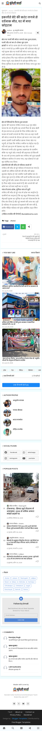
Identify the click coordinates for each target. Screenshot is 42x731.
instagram (13, 458)
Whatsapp (23, 226)
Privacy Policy (15, 715)
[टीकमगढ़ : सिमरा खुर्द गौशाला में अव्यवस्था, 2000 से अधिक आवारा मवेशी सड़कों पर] (21, 487)
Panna (25, 589)
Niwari (7, 582)
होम (4, 370)
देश (12, 370)
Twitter (17, 226)
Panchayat (8, 589)
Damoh (17, 589)
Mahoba (22, 582)
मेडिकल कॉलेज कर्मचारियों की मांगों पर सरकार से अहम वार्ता (20, 287)
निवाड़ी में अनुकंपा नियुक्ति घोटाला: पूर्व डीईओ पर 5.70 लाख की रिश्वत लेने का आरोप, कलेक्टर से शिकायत (23, 543)
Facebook (9, 227)
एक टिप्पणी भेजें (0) (21, 385)
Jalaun (14, 578)
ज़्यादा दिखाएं (35, 253)
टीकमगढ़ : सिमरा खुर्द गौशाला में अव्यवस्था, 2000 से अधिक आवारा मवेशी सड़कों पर (20, 511)
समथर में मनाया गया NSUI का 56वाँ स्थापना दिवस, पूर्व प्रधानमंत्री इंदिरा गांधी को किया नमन (22, 527)
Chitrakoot (19, 586)
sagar (28, 586)
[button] (40, 3)
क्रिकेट (30, 370)
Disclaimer (28, 715)
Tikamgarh (24, 578)
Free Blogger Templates (21, 722)
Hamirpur (31, 582)
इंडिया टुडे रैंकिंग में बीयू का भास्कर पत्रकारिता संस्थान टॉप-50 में (18, 323)
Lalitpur (33, 578)
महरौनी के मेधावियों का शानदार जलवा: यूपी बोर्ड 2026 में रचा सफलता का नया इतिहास (23, 558)
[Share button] (28, 226)
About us (18, 712)
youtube (32, 458)
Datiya (14, 582)
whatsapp (31, 452)
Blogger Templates (19, 718)
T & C (10, 712)
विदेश (21, 370)
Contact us (29, 712)
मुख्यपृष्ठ (4, 11)
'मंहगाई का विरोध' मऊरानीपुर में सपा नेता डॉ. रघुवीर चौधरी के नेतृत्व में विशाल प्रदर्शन (21, 359)
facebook (13, 452)
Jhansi (11, 11)
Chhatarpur (9, 586)
